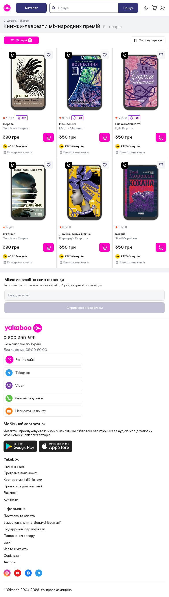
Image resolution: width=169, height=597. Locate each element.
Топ (23, 117)
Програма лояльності (20, 473)
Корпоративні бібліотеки (23, 479)
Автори (10, 562)
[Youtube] (17, 573)
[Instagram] (7, 573)
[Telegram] (38, 573)
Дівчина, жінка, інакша (75, 234)
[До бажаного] (48, 55)
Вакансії (10, 493)
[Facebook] (28, 573)
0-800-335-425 (20, 338)
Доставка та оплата (19, 516)
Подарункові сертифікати (24, 529)
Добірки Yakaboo (18, 20)
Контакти (11, 499)
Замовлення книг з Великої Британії (32, 522)
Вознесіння (67, 124)
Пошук (128, 8)
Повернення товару (19, 536)
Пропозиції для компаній (23, 486)
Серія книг (12, 555)
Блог (7, 542)
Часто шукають (16, 549)
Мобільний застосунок (25, 424)
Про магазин (14, 466)
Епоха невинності (128, 124)
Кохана (120, 234)
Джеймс (9, 234)
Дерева (8, 124)
